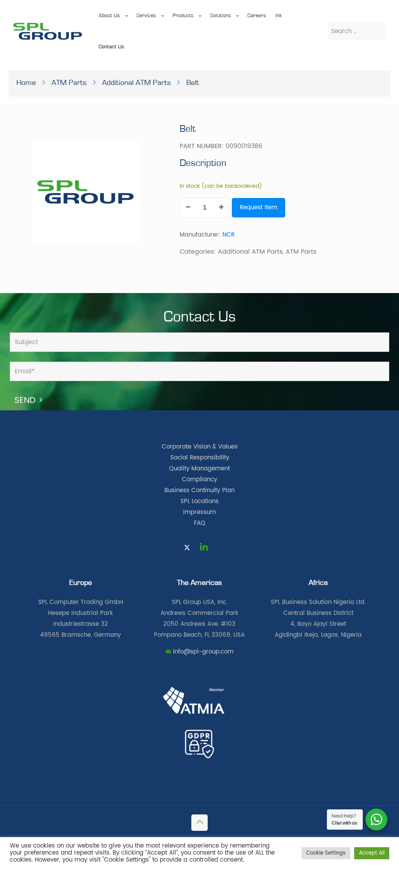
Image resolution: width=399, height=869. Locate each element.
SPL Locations (199, 501)
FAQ (199, 523)
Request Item (258, 207)
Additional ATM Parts (136, 83)
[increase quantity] (221, 208)
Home (26, 83)
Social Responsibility (199, 458)
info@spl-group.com (203, 652)
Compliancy (199, 479)
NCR (228, 235)
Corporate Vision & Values (200, 447)
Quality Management (199, 468)
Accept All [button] (372, 853)
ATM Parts (69, 83)
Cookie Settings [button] (326, 853)
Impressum (199, 512)
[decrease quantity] (188, 208)
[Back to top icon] (199, 822)
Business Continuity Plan (199, 490)
